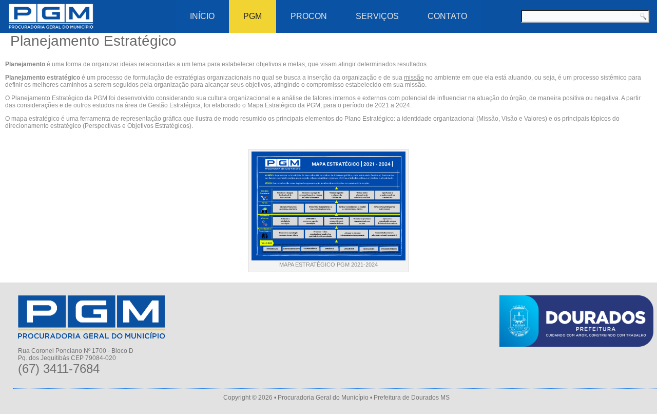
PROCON (309, 16)
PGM (252, 16)
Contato (447, 16)
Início (202, 16)
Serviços (377, 16)
